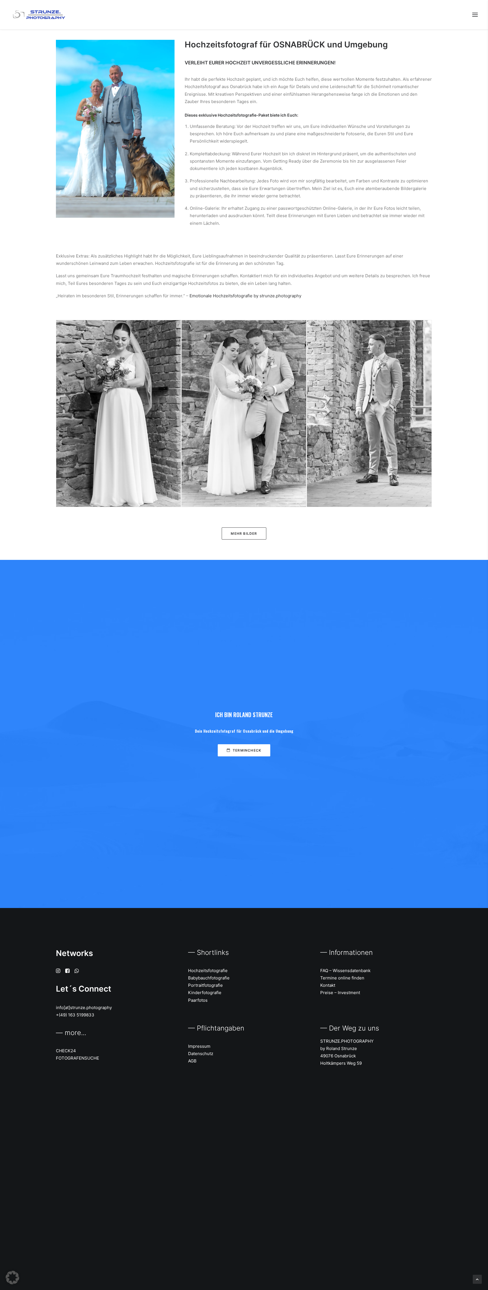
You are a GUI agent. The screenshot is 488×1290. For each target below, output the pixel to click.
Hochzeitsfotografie (208, 970)
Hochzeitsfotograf (219, 731)
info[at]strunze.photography (84, 1007)
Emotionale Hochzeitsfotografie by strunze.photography (245, 295)
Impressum (199, 1046)
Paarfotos (198, 1000)
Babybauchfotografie (209, 978)
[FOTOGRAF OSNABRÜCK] (38, 15)
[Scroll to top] (477, 1279)
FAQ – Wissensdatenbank (345, 970)
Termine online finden (342, 978)
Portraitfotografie (205, 985)
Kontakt (327, 985)
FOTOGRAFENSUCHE (77, 1058)
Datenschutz (200, 1053)
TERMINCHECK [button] (247, 750)
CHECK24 (66, 1050)
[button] (475, 14)
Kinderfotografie (204, 992)
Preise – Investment (340, 992)
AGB (192, 1061)
